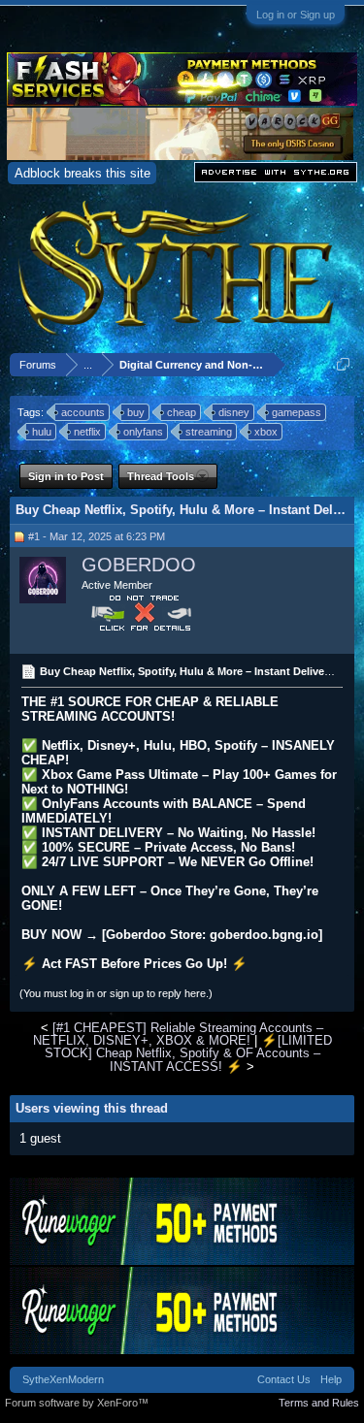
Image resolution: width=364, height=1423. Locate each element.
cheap (181, 412)
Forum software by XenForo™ (77, 1402)
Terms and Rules (319, 1402)
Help (331, 1379)
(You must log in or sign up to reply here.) (116, 993)
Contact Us (284, 1379)
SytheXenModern (63, 1379)
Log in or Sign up (295, 14)
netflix (87, 431)
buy (136, 412)
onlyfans (143, 431)
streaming (208, 431)
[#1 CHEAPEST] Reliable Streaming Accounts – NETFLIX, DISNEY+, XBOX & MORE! (178, 1034)
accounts (83, 412)
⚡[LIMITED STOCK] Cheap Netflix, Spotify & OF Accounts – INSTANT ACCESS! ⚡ (188, 1053)
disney (233, 412)
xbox (266, 431)
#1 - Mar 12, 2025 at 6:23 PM (96, 536)
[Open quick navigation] (343, 364)
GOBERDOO (139, 564)
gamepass (296, 412)
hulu (41, 431)
